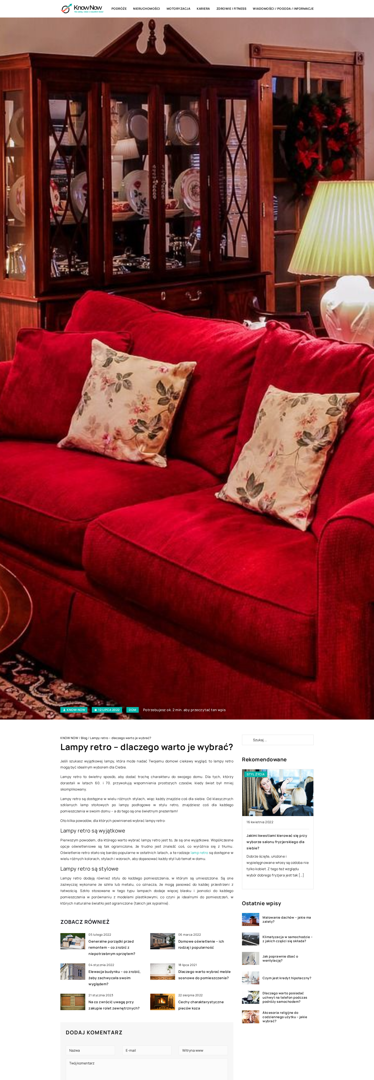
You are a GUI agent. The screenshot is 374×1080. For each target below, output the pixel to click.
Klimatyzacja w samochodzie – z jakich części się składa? (288, 939)
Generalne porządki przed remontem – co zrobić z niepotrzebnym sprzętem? (112, 947)
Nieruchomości (146, 8)
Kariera (203, 8)
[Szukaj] (247, 740)
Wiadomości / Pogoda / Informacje (283, 8)
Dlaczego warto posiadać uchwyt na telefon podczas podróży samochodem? (285, 997)
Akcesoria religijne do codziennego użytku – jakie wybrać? (285, 1017)
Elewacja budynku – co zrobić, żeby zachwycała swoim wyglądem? (115, 978)
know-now (76, 709)
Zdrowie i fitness (231, 8)
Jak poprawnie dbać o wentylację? (280, 958)
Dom (132, 710)
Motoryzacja (178, 8)
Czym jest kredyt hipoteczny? (287, 978)
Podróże (119, 8)
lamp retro (199, 852)
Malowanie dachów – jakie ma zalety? (287, 919)
